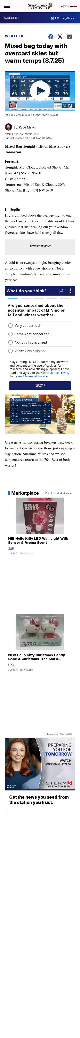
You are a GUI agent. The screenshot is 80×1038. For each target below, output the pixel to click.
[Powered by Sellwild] (66, 734)
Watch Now (68, 6)
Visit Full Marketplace (58, 493)
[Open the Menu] (7, 6)
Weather (14, 36)
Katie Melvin (27, 127)
